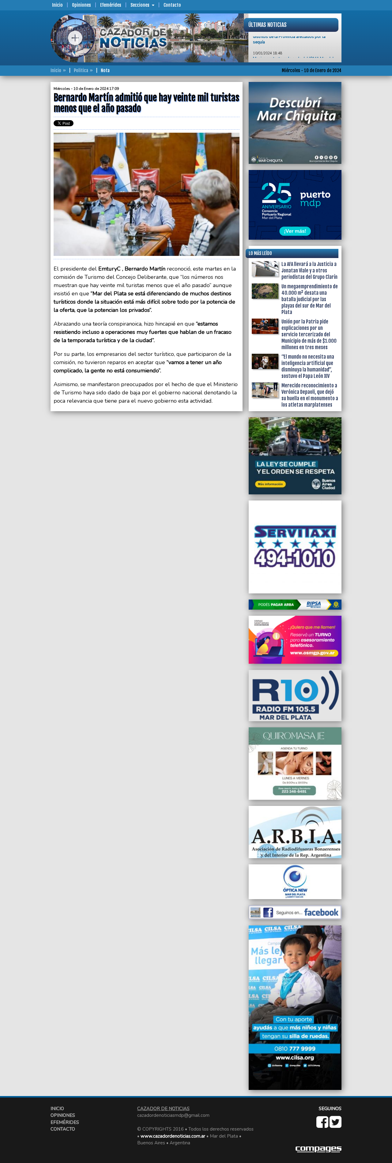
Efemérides (110, 5)
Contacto (172, 5)
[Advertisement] (26, 173)
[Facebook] (323, 1125)
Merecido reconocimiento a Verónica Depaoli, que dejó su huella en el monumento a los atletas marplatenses (309, 395)
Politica (81, 70)
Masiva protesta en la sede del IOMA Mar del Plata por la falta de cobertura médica (293, 48)
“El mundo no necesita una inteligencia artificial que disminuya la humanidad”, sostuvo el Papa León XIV (307, 366)
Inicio (57, 5)
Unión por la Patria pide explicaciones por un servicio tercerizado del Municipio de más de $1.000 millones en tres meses (309, 334)
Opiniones (81, 5)
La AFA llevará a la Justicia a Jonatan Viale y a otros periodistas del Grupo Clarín (309, 270)
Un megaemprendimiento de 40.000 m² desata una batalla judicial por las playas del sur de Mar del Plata (309, 299)
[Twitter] (335, 1125)
